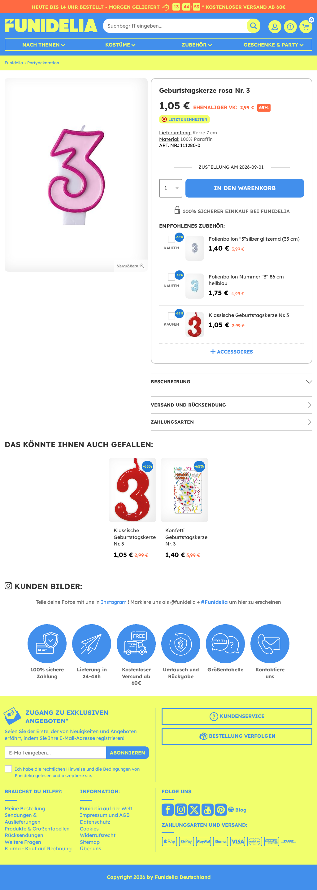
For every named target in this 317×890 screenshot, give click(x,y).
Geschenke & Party (271, 44)
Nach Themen (41, 44)
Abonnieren (127, 753)
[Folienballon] (194, 248)
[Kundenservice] (290, 26)
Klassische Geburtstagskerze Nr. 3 (249, 315)
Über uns (90, 848)
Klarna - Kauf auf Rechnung (38, 848)
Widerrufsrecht (97, 835)
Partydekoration (43, 62)
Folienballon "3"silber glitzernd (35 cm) (254, 239)
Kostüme (117, 44)
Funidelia (14, 62)
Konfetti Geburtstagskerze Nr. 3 (184, 537)
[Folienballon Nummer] (194, 286)
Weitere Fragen (23, 842)
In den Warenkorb (245, 188)
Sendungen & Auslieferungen (23, 818)
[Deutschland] (168, 810)
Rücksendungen (24, 835)
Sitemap (90, 842)
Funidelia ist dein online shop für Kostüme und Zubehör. (51, 25)
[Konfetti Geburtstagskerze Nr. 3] (184, 490)
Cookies (89, 828)
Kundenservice (241, 716)
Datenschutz (95, 822)
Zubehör (194, 44)
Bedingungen (117, 769)
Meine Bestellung (25, 808)
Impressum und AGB (105, 815)
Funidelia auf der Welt (106, 808)
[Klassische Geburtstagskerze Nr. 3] (194, 324)
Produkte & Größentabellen (37, 828)
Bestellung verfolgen (241, 736)
